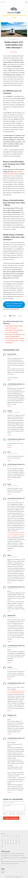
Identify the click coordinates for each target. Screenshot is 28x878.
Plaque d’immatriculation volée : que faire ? (10, 863)
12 (7, 840)
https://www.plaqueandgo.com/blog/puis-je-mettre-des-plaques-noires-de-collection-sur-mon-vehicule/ (16, 534)
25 (5, 843)
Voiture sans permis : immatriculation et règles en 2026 (12, 855)
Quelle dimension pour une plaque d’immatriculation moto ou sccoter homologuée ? (14, 340)
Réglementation (14, 52)
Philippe (9, 411)
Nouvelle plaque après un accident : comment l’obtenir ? (13, 853)
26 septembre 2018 (14, 39)
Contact (2, 872)
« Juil (2, 846)
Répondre (9, 379)
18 (5, 842)
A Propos (3, 871)
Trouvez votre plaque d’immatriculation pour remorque (14, 305)
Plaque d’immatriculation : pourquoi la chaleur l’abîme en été (14, 861)
